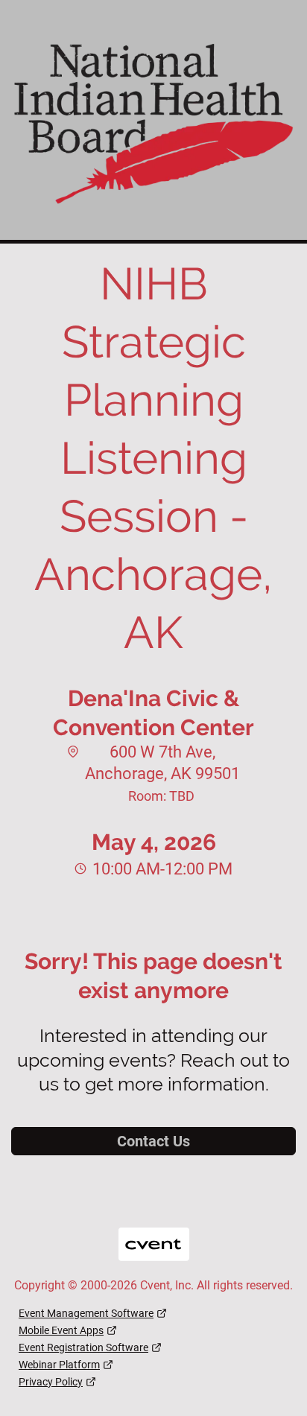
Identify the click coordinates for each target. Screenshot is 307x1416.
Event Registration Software (83, 1347)
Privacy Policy (51, 1382)
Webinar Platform (59, 1365)
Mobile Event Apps (61, 1330)
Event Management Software (86, 1313)
